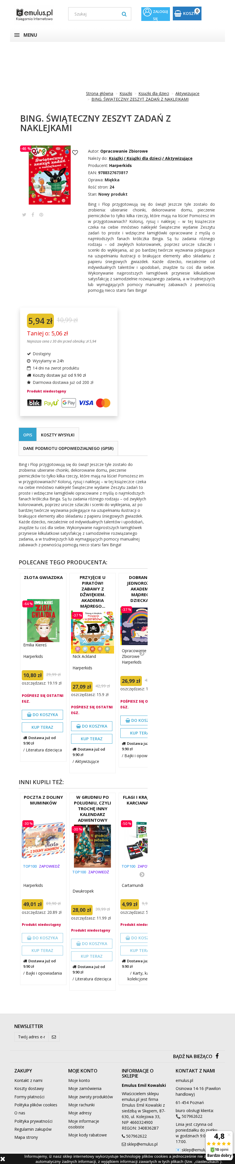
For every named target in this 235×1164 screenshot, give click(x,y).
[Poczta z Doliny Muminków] (43, 840)
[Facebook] (217, 1056)
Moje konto (79, 1080)
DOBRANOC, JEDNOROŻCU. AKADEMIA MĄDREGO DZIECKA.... (142, 588)
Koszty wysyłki (58, 435)
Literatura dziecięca (44, 750)
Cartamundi (132, 885)
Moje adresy (79, 1113)
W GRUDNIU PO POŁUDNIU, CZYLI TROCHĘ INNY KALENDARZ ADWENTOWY (92, 808)
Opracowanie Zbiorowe (124, 151)
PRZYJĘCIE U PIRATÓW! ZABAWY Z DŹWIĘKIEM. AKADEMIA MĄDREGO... (92, 591)
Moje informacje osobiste (83, 1124)
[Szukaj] (124, 14)
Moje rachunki (81, 1104)
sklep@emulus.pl (142, 1144)
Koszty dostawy (29, 1088)
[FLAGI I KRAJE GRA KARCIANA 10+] (141, 840)
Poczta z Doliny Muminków (43, 800)
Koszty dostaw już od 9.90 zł (59, 375)
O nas (19, 1113)
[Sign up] (54, 1037)
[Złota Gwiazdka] (43, 620)
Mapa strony (26, 1137)
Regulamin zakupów (33, 1129)
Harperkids (33, 656)
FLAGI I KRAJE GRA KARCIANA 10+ (142, 800)
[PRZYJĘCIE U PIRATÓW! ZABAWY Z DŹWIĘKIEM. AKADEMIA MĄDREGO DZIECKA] (92, 632)
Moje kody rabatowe (87, 1135)
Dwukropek (83, 891)
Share (33, 214)
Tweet (24, 214)
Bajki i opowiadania (142, 755)
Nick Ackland (84, 656)
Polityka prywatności (33, 1121)
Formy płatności (29, 1096)
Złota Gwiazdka (43, 577)
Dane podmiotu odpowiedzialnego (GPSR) (68, 448)
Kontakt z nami (28, 1080)
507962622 (136, 1136)
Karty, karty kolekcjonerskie (142, 976)
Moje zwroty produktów (90, 1096)
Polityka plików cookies (35, 1104)
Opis (27, 435)
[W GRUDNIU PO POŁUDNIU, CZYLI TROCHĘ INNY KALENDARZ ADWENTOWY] (92, 846)
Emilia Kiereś (35, 645)
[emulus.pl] (37, 14)
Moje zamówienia (84, 1088)
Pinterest (41, 214)
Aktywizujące (87, 761)
